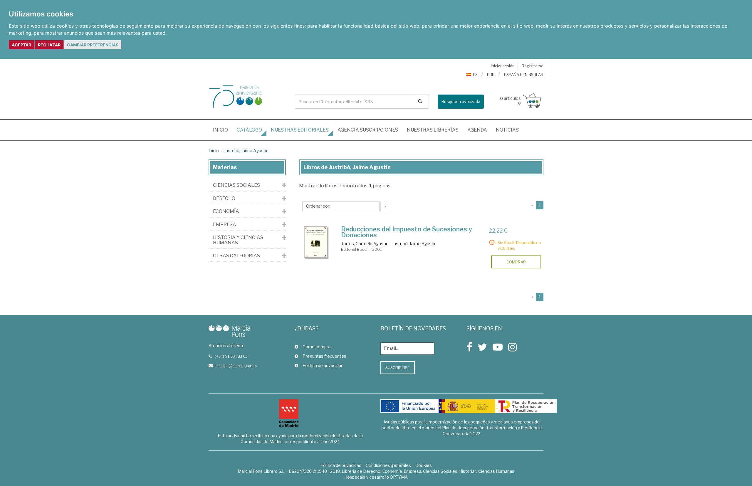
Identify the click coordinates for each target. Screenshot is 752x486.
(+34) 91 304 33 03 (231, 356)
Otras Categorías (236, 255)
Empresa (224, 224)
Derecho (224, 198)
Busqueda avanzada (460, 101)
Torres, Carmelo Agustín (364, 243)
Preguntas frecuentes (324, 356)
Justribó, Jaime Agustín (246, 150)
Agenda (477, 130)
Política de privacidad (323, 365)
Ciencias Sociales (236, 185)
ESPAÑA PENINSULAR (523, 74)
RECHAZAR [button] (49, 44)
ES (475, 74)
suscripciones (368, 130)
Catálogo (249, 130)
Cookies (423, 465)
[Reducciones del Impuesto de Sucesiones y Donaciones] (316, 242)
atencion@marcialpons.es (236, 366)
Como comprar (317, 346)
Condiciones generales (388, 465)
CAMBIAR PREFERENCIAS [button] (92, 44)
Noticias (507, 130)
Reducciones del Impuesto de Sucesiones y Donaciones (406, 232)
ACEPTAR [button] (21, 44)
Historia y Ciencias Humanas (238, 240)
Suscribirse (397, 367)
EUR (491, 74)
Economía (226, 211)
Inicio (222, 130)
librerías (433, 130)
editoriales (300, 130)
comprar (516, 262)
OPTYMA (399, 477)
